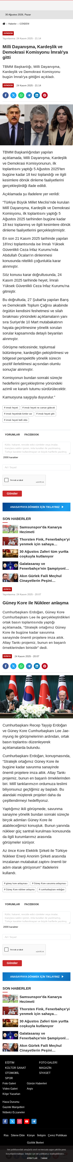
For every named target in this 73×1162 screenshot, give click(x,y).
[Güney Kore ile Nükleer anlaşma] (36, 696)
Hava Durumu (11, 1101)
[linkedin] (37, 95)
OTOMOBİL (12, 1072)
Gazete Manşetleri (13, 1107)
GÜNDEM (24, 24)
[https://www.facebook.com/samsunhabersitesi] (5, 1121)
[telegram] (29, 95)
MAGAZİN (45, 1067)
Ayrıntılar (32, 1158)
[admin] (33, 1121)
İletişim (41, 1135)
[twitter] (13, 95)
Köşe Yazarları (11, 1093)
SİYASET (45, 1072)
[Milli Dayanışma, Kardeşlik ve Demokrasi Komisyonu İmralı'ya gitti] (36, 125)
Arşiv (30, 1088)
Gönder (12, 493)
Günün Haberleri (37, 1083)
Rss (6, 1135)
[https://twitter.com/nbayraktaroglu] (12, 1121)
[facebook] (6, 95)
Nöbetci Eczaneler (14, 1112)
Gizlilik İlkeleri (35, 1142)
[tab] (12, 434)
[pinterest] (45, 95)
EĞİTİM (9, 1062)
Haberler (12, 24)
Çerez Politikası (57, 1135)
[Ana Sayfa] (4, 24)
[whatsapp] (21, 95)
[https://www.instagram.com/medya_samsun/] (19, 1121)
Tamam (44, 1158)
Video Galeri (10, 1088)
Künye (31, 1135)
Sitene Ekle (18, 1135)
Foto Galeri (9, 1083)
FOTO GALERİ (48, 1062)
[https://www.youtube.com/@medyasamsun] (26, 1121)
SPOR (9, 1078)
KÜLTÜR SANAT (15, 1067)
